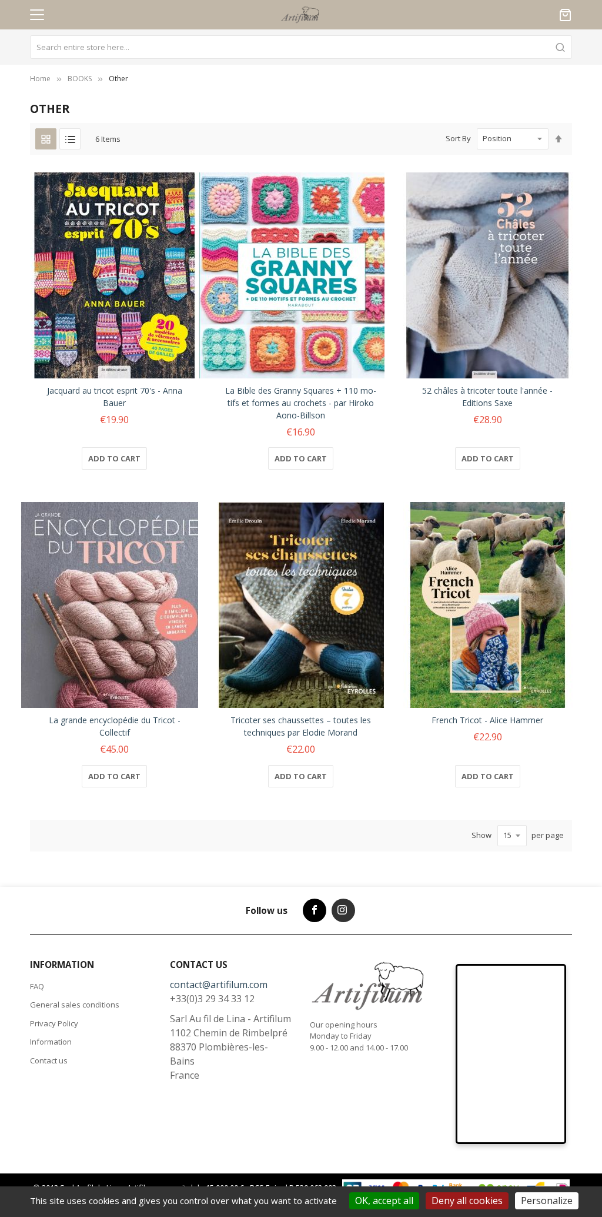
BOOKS (80, 79)
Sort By (458, 138)
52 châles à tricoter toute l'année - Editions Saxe (487, 396)
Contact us (49, 1060)
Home (40, 79)
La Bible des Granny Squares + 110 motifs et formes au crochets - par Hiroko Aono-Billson (300, 403)
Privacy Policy (54, 1023)
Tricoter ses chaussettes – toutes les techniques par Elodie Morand (300, 726)
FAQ (37, 986)
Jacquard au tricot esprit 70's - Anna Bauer (114, 396)
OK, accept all (384, 1200)
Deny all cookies (467, 1200)
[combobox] (301, 47)
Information (51, 1041)
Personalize (547, 1200)
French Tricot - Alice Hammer (487, 720)
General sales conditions (74, 1004)
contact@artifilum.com (218, 984)
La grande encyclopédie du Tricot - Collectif (114, 726)
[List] (70, 138)
